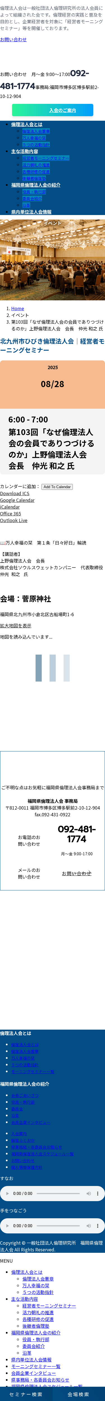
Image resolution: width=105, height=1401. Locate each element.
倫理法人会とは (25, 1044)
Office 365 (10, 513)
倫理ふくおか (23, 1140)
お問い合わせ (13, 39)
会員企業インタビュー (30, 1122)
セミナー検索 (26, 1394)
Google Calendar (17, 500)
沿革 (26, 205)
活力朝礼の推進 (36, 165)
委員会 (17, 1109)
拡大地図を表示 (15, 625)
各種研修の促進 (36, 171)
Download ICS (14, 493)
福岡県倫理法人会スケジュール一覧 (42, 1154)
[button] (77, 873)
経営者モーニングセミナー (45, 158)
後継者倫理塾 (34, 178)
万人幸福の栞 (34, 138)
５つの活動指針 (36, 144)
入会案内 (19, 1133)
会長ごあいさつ (25, 1095)
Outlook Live (13, 520)
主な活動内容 (24, 1298)
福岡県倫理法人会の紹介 (35, 1332)
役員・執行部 (34, 192)
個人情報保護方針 (27, 1167)
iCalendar (10, 506)
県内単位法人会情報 (31, 1359)
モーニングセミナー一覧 (32, 1071)
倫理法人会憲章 (36, 131)
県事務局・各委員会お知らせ (36, 1147)
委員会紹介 (32, 198)
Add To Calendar (57, 487)
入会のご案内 (62, 110)
